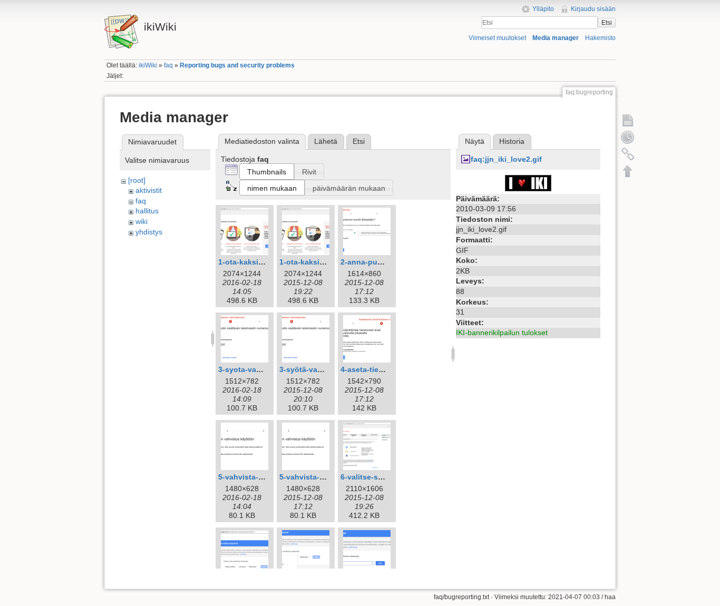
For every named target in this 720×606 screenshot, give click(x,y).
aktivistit (148, 190)
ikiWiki (148, 65)
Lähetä (325, 141)
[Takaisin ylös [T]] (627, 170)
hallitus (147, 211)
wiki (141, 221)
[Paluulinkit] (627, 153)
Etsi (606, 22)
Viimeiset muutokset (497, 38)
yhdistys (148, 232)
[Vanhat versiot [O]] (627, 137)
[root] (136, 180)
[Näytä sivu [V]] (627, 120)
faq (168, 65)
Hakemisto (600, 38)
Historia (511, 141)
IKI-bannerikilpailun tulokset (502, 332)
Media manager (555, 38)
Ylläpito (543, 9)
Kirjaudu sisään (593, 9)
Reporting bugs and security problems (237, 65)
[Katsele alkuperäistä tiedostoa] (528, 182)
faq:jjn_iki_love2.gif (506, 159)
